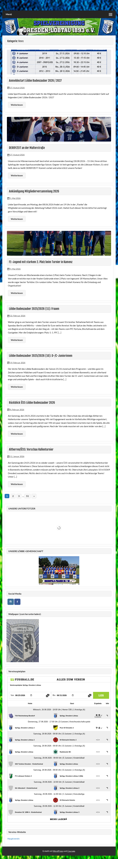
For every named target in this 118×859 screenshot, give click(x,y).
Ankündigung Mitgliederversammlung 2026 (34, 191)
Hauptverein (13, 838)
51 (27, 496)
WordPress (58, 851)
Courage (71, 851)
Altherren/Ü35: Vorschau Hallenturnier (31, 449)
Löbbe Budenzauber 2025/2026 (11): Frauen (34, 309)
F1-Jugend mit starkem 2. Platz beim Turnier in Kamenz (40, 262)
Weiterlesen (17, 105)
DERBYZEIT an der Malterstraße (27, 148)
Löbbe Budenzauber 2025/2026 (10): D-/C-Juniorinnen (40, 355)
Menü (9, 14)
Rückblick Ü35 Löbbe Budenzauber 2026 (32, 402)
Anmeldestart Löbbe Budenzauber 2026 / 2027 (35, 80)
